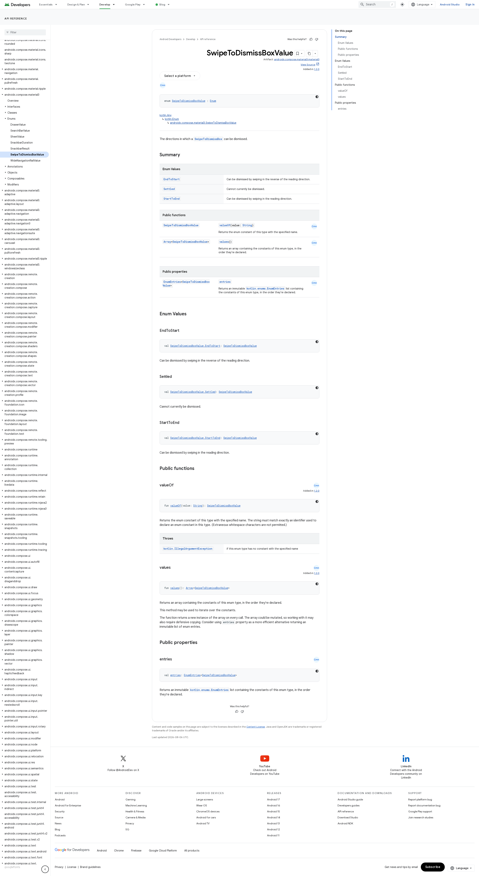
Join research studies (420, 817)
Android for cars (206, 817)
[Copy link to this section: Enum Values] (190, 314)
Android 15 (273, 811)
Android (60, 799)
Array (167, 241)
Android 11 (273, 835)
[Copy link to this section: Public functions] (199, 469)
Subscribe (432, 867)
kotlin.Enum (172, 119)
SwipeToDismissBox (208, 139)
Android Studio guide (350, 799)
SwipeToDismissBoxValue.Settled (193, 392)
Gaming (130, 799)
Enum (213, 101)
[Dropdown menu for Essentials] (58, 4)
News (58, 823)
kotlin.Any (166, 115)
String (247, 225)
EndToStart (172, 179)
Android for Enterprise (68, 805)
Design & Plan (76, 4)
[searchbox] (25, 32)
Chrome (119, 850)
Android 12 (273, 829)
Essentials (46, 4)
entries (225, 282)
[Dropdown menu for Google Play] (146, 4)
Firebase (136, 850)
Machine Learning (136, 805)
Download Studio (348, 817)
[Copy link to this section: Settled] (175, 377)
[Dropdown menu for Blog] (170, 4)
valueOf (224, 225)
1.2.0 (316, 69)
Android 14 (273, 817)
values (224, 241)
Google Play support (420, 811)
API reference (15, 18)
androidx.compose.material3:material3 (296, 59)
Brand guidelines (90, 867)
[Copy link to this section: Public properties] (202, 643)
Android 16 (273, 805)
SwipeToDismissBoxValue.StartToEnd (195, 438)
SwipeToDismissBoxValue (188, 101)
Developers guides (348, 805)
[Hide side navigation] (45, 869)
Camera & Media (136, 817)
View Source (308, 64)
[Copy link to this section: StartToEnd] (183, 423)
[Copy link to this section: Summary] (183, 155)
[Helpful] (311, 39)
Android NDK (345, 823)
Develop (104, 4)
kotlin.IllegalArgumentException (188, 548)
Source (59, 817)
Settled (169, 189)
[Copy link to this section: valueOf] (177, 485)
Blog (162, 4)
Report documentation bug (424, 805)
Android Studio (450, 4)
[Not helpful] (316, 39)
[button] (24, 71)
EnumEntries (172, 282)
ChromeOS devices (207, 811)
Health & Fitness (135, 811)
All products (191, 850)
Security (60, 811)
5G (127, 829)
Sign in (470, 4)
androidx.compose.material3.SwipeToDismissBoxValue (203, 122)
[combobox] (377, 4)
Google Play (133, 4)
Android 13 (273, 823)
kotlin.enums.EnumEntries (265, 288)
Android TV (203, 823)
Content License (255, 726)
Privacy (130, 823)
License (71, 867)
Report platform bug (420, 799)
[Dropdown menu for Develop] (115, 4)
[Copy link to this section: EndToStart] (183, 331)
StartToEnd (172, 198)
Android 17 (273, 799)
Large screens (204, 799)
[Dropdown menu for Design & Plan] (90, 4)
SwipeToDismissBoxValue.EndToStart (195, 346)
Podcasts (60, 835)
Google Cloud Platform (163, 850)
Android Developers (170, 39)
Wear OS (201, 805)
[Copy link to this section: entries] (175, 659)
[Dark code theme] (317, 97)
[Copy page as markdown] (309, 53)
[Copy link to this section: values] (174, 568)
